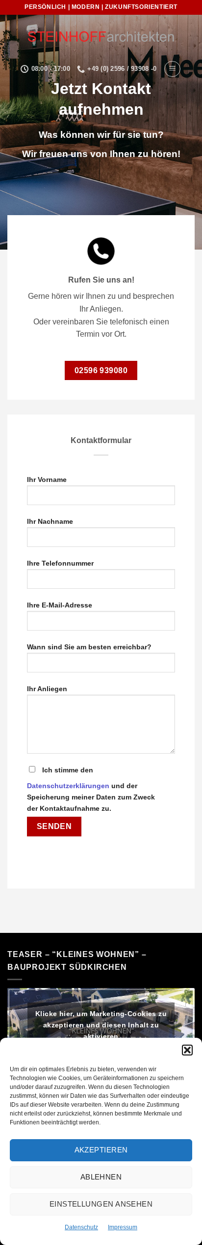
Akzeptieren (101, 1150)
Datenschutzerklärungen (68, 786)
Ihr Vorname (47, 479)
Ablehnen (101, 1177)
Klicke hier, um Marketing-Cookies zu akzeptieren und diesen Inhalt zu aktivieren (101, 1024)
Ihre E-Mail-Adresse (59, 605)
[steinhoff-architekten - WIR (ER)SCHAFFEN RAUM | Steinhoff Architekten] (101, 37)
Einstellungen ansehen (101, 1204)
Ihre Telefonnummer (60, 563)
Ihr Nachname (50, 521)
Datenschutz (81, 1227)
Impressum (122, 1227)
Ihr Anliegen (47, 689)
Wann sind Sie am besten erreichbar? (89, 647)
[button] (187, 1050)
